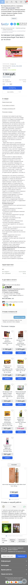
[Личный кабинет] (11, 2)
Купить (12, 88)
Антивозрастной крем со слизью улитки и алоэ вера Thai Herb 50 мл (7, 395)
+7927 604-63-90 (22, 23)
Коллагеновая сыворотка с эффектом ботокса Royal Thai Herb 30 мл (7, 448)
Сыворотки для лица (7, 29)
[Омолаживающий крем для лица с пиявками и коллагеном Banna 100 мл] (20, 387)
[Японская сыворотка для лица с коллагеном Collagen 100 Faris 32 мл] (20, 334)
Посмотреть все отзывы (22, 540)
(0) (15, 64)
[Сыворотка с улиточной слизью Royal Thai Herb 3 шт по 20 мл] (20, 361)
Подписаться (21, 556)
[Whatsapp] (18, 24)
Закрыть (14, 18)
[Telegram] (15, 24)
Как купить (10, 92)
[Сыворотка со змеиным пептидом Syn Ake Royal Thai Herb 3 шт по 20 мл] (7, 361)
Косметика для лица (20, 28)
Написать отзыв (19, 317)
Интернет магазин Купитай (7, 28)
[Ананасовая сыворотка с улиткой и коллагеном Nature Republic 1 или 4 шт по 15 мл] (7, 413)
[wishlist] (21, 2)
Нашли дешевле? (7, 76)
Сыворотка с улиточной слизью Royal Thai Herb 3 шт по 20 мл (21, 369)
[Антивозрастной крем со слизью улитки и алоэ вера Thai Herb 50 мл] (7, 387)
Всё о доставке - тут (8, 298)
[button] (9, 499)
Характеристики (7, 102)
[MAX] (11, 24)
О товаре (5, 99)
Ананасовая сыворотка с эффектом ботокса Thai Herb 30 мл (20, 421)
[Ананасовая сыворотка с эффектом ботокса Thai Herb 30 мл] (20, 413)
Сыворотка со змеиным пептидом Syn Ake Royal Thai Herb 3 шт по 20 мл (7, 369)
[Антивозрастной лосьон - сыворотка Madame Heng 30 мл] (7, 334)
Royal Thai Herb (17, 66)
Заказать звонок (23, 24)
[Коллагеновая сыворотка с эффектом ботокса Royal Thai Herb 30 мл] (7, 440)
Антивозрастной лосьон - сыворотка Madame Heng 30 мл (7, 341)
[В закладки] (20, 92)
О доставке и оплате (8, 105)
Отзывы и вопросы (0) (8, 108)
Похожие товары (7, 112)
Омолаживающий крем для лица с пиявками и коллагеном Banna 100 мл (21, 395)
